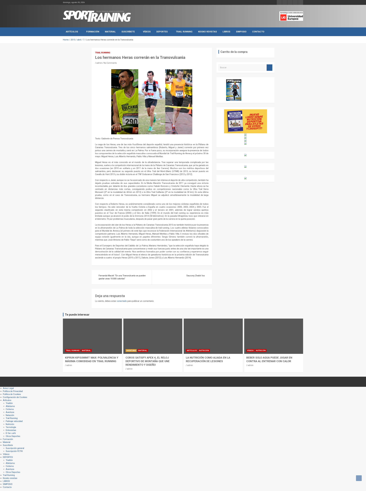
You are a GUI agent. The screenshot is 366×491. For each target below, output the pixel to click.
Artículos (72, 31)
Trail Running (184, 31)
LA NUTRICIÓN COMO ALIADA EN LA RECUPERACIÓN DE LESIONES (208, 359)
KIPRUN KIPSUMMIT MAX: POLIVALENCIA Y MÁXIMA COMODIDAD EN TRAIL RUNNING (91, 359)
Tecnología (11, 427)
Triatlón (9, 403)
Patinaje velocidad (14, 421)
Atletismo (10, 406)
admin (99, 63)
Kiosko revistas (207, 31)
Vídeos (147, 31)
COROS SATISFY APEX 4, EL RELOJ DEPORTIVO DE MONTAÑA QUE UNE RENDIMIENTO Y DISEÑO (148, 361)
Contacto (258, 31)
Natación (10, 415)
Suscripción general (15, 448)
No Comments (110, 63)
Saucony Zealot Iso (195, 275)
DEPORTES (162, 31)
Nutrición (204, 351)
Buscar (269, 67)
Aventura (131, 351)
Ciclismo (10, 409)
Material (110, 31)
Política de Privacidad (13, 391)
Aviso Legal (8, 388)
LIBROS (226, 31)
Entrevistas (11, 430)
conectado (122, 301)
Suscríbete (128, 31)
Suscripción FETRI (14, 451)
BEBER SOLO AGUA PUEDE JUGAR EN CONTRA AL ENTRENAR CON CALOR (269, 359)
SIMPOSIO (241, 31)
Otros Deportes (13, 436)
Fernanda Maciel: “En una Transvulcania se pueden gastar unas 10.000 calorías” (122, 277)
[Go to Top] (359, 478)
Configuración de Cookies (15, 397)
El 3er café (11, 433)
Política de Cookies (12, 394)
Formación (92, 31)
